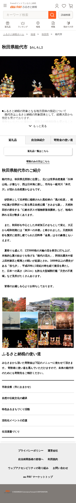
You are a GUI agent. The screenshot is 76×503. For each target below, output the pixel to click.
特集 (53, 27)
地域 (38, 27)
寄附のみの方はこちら (38, 161)
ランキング (23, 27)
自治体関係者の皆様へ (30, 459)
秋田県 (45, 34)
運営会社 (53, 450)
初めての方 (68, 27)
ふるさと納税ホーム (13, 34)
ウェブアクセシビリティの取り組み (28, 468)
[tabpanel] (38, 76)
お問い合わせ (60, 468)
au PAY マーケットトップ (38, 476)
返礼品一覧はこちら (38, 151)
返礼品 (8, 27)
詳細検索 (65, 15)
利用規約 (53, 459)
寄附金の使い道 (63, 139)
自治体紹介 (38, 139)
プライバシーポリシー (30, 450)
